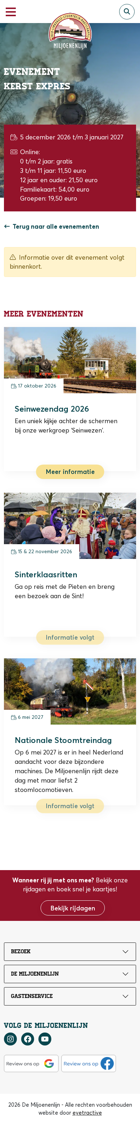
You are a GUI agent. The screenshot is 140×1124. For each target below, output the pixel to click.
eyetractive (87, 1112)
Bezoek (21, 951)
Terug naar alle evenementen (56, 226)
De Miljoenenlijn (35, 974)
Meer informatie (70, 471)
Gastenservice (32, 996)
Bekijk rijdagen (73, 908)
